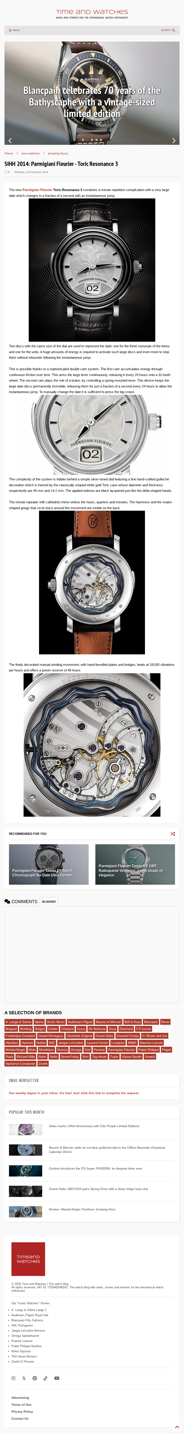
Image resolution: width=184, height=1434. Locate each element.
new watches (30, 153)
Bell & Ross (133, 1022)
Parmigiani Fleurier (37, 190)
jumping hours (58, 153)
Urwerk (150, 1056)
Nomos (62, 1049)
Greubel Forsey (128, 1036)
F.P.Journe (143, 1029)
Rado (9, 1056)
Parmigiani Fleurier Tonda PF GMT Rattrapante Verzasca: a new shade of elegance (131, 870)
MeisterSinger (15, 1049)
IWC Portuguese (22, 1325)
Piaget (166, 1049)
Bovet (165, 1022)
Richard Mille (26, 1056)
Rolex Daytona (21, 1351)
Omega (76, 1049)
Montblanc (46, 1049)
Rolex (42, 1056)
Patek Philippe (148, 1049)
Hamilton (12, 1043)
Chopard (67, 1029)
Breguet (11, 1029)
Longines (118, 1043)
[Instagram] (13, 1378)
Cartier (53, 1029)
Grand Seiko (104, 1036)
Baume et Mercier (108, 1022)
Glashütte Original (79, 1036)
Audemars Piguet (80, 1022)
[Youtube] (56, 1378)
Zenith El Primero (22, 1361)
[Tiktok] (46, 1378)
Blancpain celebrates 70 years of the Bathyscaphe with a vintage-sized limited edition (91, 101)
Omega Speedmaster (25, 1335)
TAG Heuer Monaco (24, 1356)
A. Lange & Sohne (18, 1022)
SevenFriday (70, 1056)
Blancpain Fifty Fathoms (27, 1320)
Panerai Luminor (22, 1341)
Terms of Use (21, 1404)
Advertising (20, 1397)
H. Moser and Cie (154, 1036)
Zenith (43, 1063)
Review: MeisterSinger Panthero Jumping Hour (82, 1209)
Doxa (112, 1029)
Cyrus (81, 1029)
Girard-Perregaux (50, 1036)
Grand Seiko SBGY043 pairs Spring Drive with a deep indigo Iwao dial (98, 1189)
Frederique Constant (20, 1036)
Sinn (85, 1056)
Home (8, 153)
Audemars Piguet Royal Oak (29, 1315)
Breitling (26, 1029)
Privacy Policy (22, 1411)
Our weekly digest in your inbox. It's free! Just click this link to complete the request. (74, 1093)
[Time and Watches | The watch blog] (92, 16)
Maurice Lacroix (151, 1043)
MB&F (132, 1043)
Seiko (54, 1056)
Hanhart (27, 1043)
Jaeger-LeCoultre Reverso (28, 1330)
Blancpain (151, 1022)
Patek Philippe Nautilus (26, 1346)
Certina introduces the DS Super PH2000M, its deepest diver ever (95, 1168)
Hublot (41, 1043)
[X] (24, 1378)
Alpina (39, 1022)
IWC (52, 1043)
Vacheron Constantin (20, 1063)
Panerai (99, 1049)
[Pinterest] (35, 1378)
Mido (32, 1049)
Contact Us (19, 1418)
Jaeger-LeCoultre (70, 1043)
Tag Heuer (99, 1056)
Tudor (114, 1056)
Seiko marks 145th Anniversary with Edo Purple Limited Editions (94, 1126)
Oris (87, 1049)
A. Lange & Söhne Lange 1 (28, 1310)
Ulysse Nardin (132, 1056)
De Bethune (97, 1029)
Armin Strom (56, 1022)
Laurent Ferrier (97, 1043)
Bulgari (40, 1029)
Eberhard (126, 1029)
